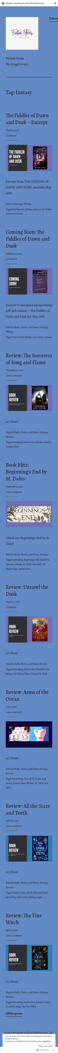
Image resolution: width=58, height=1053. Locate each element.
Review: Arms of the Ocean (27, 695)
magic (39, 897)
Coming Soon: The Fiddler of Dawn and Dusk (28, 238)
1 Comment (11, 135)
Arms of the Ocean (32, 778)
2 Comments (11, 259)
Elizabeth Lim (42, 669)
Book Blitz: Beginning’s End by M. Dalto (26, 471)
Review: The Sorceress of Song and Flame (29, 359)
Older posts (14, 1013)
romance (37, 209)
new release (38, 337)
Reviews (10, 437)
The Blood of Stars (22, 673)
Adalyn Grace (19, 892)
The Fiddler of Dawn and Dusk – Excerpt (27, 119)
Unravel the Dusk (39, 673)
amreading (18, 442)
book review (29, 442)
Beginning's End (31, 559)
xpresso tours (24, 568)
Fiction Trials (15, 58)
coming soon (18, 209)
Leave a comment (14, 375)
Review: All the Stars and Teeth (28, 809)
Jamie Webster (27, 783)
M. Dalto (27, 564)
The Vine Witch (29, 1006)
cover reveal (18, 337)
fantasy (28, 209)
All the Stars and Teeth (36, 892)
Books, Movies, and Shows (26, 327)
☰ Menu (53, 18)
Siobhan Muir (12, 446)
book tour (10, 564)
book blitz (44, 559)
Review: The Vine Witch (24, 919)
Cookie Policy (46, 1041)
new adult (36, 564)
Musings (18, 204)
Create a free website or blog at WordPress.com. (26, 1032)
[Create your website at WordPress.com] (29, 3)
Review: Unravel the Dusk (27, 590)
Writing (27, 204)
